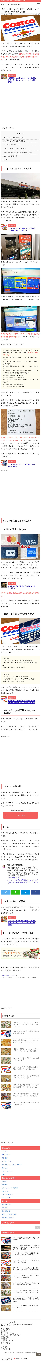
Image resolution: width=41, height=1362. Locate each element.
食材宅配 (4, 1158)
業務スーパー (6, 1154)
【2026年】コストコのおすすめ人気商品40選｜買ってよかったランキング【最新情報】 (22, 80)
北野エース (5, 1191)
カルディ (4, 1184)
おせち (4, 1174)
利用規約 (4, 1331)
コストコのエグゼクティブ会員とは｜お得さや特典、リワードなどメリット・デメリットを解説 (26, 1299)
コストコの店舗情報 (10, 156)
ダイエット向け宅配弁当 (9, 1214)
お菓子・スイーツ (7, 1171)
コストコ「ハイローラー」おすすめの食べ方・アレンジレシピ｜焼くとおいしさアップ (26, 1024)
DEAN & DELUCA (7, 1194)
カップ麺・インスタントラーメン (12, 1164)
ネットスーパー (6, 1204)
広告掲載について (7, 1341)
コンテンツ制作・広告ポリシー (11, 1335)
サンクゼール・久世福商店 (10, 1188)
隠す (22, 133)
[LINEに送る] (15, 892)
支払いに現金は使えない (12, 144)
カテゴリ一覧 (5, 1349)
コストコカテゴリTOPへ (22, 1358)
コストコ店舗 (20, 815)
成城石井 (4, 1181)
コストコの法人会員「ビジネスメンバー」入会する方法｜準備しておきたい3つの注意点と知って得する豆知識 (26, 1247)
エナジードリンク (7, 1161)
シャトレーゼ (6, 1197)
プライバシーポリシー (8, 1333)
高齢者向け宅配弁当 (8, 1217)
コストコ (4, 1151)
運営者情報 (5, 1337)
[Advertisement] (20, 105)
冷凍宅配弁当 (6, 1211)
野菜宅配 (4, 1207)
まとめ (5, 159)
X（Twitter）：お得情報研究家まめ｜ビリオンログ (22, 880)
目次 (38, 1354)
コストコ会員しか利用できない (15, 148)
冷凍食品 (4, 1168)
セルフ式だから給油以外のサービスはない (18, 152)
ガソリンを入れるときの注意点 (14, 141)
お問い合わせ (5, 1343)
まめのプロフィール (13, 878)
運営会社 (4, 1339)
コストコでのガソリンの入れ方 (14, 137)
